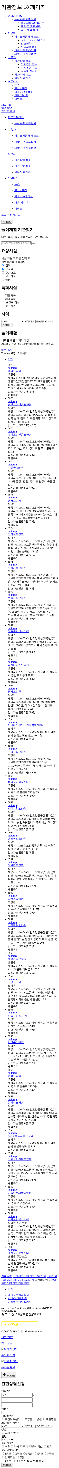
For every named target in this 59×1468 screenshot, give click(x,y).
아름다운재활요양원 (19, 1192)
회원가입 (15, 214)
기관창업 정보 (22, 60)
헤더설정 (7, 221)
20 (12, 1283)
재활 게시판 (21, 95)
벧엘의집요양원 (17, 838)
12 (29, 1276)
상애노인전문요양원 (19, 1159)
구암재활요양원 (17, 751)
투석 (25, 1446)
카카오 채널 (8, 111)
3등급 (29, 1453)
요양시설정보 (29, 47)
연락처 (5, 1391)
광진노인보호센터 (18, 1253)
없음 (49, 1446)
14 (52, 1276)
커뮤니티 (13, 81)
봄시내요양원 (16, 1102)
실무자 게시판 (29, 71)
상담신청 (7, 1464)
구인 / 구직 (20, 88)
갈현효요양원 (16, 898)
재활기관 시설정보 (25, 53)
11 (18, 1276)
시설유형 (7, 1415)
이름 (4, 1408)
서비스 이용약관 (17, 1298)
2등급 (18, 1453)
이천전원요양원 (17, 925)
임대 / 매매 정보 (23, 91)
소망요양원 (14, 982)
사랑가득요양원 (17, 567)
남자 (7, 1432)
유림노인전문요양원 (19, 434)
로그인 (5, 214)
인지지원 (10, 1457)
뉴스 (17, 85)
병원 (39, 1419)
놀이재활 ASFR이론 (32, 22)
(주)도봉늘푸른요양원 (20, 1136)
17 (29, 1279)
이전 (9, 1276)
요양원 (28, 1419)
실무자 (12, 57)
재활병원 (51, 1419)
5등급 (50, 1453)
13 (40, 1276)
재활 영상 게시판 (31, 26)
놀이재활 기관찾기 (25, 19)
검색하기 (7, 325)
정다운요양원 (16, 534)
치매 (16, 1446)
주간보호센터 (12, 1419)
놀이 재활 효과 (29, 29)
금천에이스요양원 (18, 665)
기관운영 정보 (29, 67)
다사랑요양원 (16, 865)
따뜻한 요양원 (16, 467)
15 (6, 1279)
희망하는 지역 (10, 1422)
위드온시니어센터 (18, 631)
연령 (4, 1436)
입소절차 (26, 43)
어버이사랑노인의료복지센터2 (25, 725)
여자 (16, 1432)
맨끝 (27, 1283)
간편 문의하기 (19, 1324)
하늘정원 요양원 (17, 1015)
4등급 (40, 1453)
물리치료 (37, 1446)
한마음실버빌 (16, 1042)
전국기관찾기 (16, 15)
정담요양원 (14, 371)
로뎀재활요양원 (17, 597)
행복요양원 (14, 500)
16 (17, 1279)
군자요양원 (14, 691)
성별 (4, 1429)
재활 (7, 1446)
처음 (4, 1276)
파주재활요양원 (17, 808)
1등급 (8, 1453)
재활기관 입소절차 (25, 50)
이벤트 (18, 98)
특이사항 (7, 1443)
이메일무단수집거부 (19, 1301)
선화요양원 (14, 1075)
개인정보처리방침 (18, 1295)
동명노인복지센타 (18, 781)
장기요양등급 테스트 (26, 36)
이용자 (12, 33)
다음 (21, 1283)
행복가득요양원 (17, 959)
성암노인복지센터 (18, 1219)
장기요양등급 (9, 1450)
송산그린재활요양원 (19, 404)
